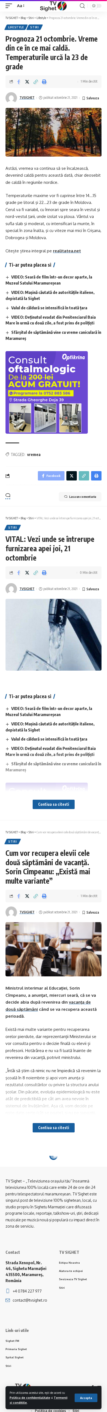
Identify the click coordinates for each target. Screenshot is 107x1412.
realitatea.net (67, 250)
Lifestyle (16, 27)
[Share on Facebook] (18, 81)
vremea (34, 454)
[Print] (44, 81)
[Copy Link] (36, 81)
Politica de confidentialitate (30, 1397)
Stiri (34, 27)
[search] (82, 6)
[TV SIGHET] (53, 6)
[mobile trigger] (10, 5)
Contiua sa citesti (53, 804)
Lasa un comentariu (82, 496)
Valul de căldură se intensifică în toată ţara (49, 307)
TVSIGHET (27, 97)
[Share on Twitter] (27, 81)
